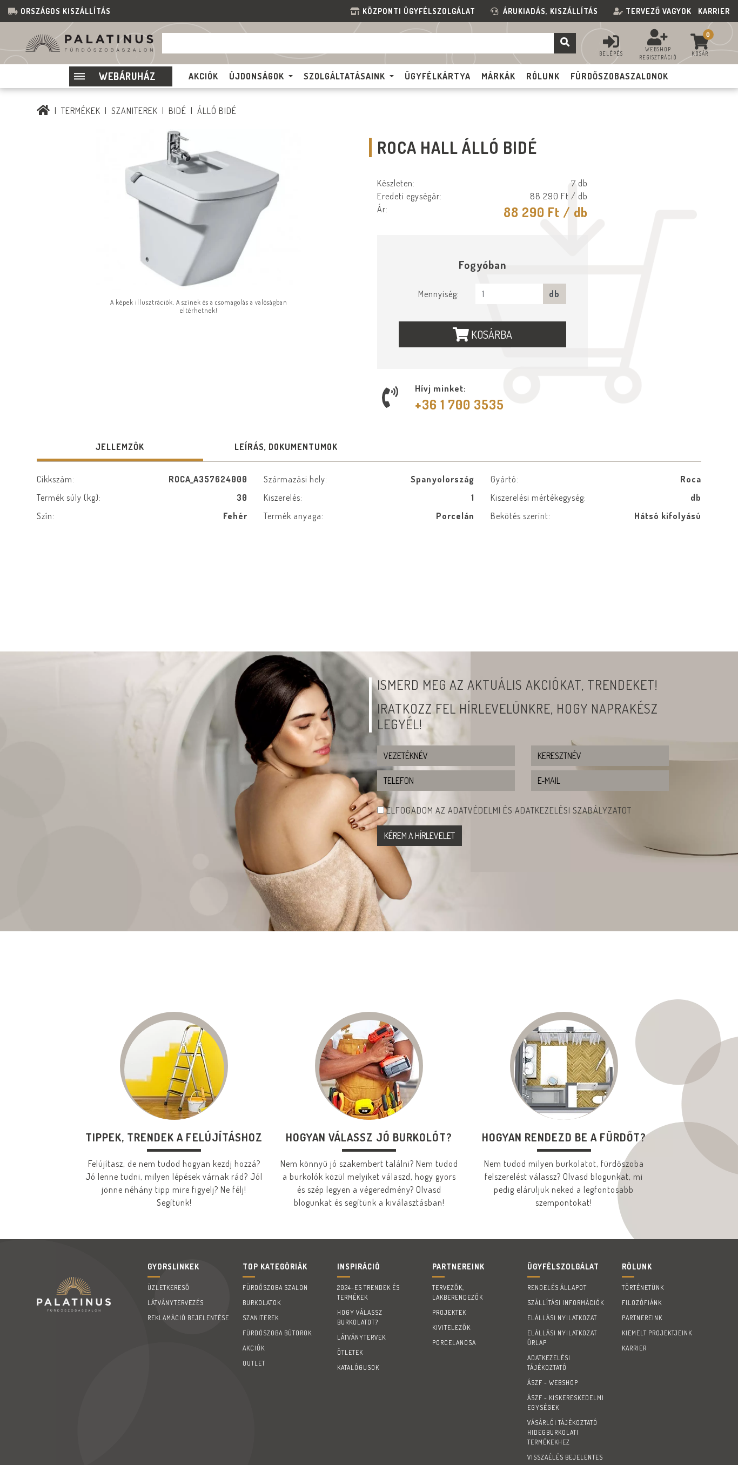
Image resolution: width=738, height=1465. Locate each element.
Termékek (80, 110)
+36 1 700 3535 (459, 404)
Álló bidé (217, 110)
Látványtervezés (175, 1303)
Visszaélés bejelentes (565, 1457)
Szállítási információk (565, 1303)
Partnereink (642, 1318)
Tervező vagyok (659, 11)
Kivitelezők (451, 1327)
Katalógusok (358, 1367)
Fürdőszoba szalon (275, 1287)
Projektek (449, 1312)
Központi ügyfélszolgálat (421, 11)
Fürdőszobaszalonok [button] (619, 76)
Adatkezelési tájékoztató (549, 1363)
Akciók (254, 1348)
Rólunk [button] (543, 76)
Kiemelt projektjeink (657, 1333)
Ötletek (350, 1352)
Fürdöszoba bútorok (277, 1333)
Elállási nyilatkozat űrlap (562, 1338)
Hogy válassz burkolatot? (360, 1317)
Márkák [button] (498, 76)
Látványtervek (361, 1337)
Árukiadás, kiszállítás (550, 11)
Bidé (177, 110)
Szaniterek (134, 110)
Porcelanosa (454, 1343)
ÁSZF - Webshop (552, 1383)
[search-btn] (565, 43)
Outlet (254, 1363)
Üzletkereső (168, 1287)
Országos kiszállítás (66, 11)
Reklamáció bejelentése (188, 1318)
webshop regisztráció (658, 53)
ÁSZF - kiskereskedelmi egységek (565, 1403)
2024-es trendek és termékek (368, 1292)
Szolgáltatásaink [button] (344, 76)
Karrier (714, 11)
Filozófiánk (642, 1303)
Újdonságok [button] (256, 76)
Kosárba (490, 334)
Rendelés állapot (557, 1287)
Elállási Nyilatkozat (562, 1318)
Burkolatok (262, 1303)
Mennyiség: (438, 293)
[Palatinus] (43, 110)
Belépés (611, 53)
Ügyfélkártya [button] (438, 76)
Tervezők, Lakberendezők (457, 1292)
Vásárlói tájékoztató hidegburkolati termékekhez (562, 1432)
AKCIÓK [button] (203, 76)
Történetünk (643, 1287)
